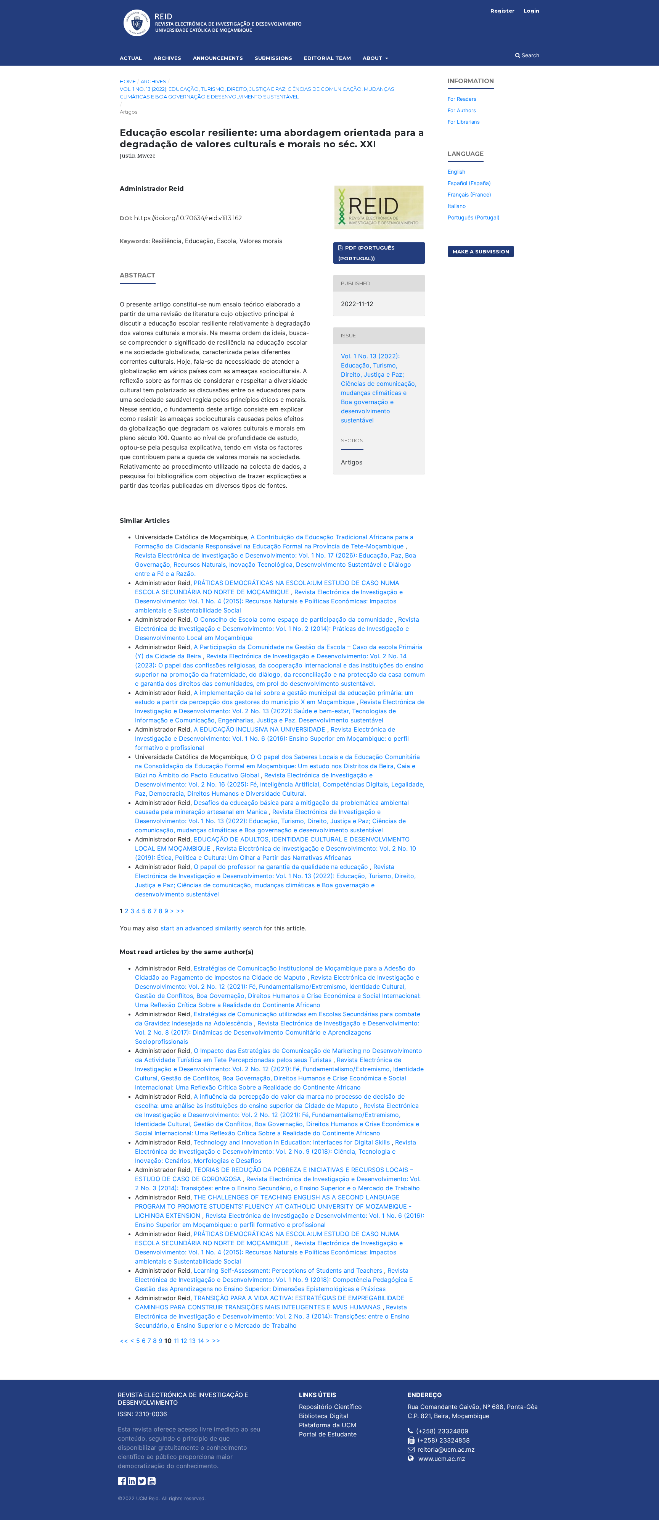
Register (502, 11)
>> (180, 911)
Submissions (273, 58)
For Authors (462, 110)
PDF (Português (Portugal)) (366, 253)
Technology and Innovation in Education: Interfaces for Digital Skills (293, 1142)
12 (184, 1340)
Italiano (457, 206)
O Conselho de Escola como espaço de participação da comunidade (294, 619)
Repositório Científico (330, 1406)
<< (124, 1340)
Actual (131, 58)
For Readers (462, 99)
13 (192, 1340)
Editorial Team (327, 58)
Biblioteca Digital (323, 1416)
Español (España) (469, 183)
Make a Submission (481, 251)
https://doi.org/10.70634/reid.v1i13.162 (188, 218)
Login (531, 11)
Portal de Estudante (328, 1434)
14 (201, 1340)
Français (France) (469, 194)
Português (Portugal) (474, 217)
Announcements (218, 58)
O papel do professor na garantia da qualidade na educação (282, 866)
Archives (167, 58)
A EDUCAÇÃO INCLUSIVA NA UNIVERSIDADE (260, 729)
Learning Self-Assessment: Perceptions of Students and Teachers (289, 1270)
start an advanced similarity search (211, 928)
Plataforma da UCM (327, 1425)
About (373, 58)
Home (128, 81)
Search (529, 55)
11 (176, 1340)
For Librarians (464, 122)
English (456, 171)
